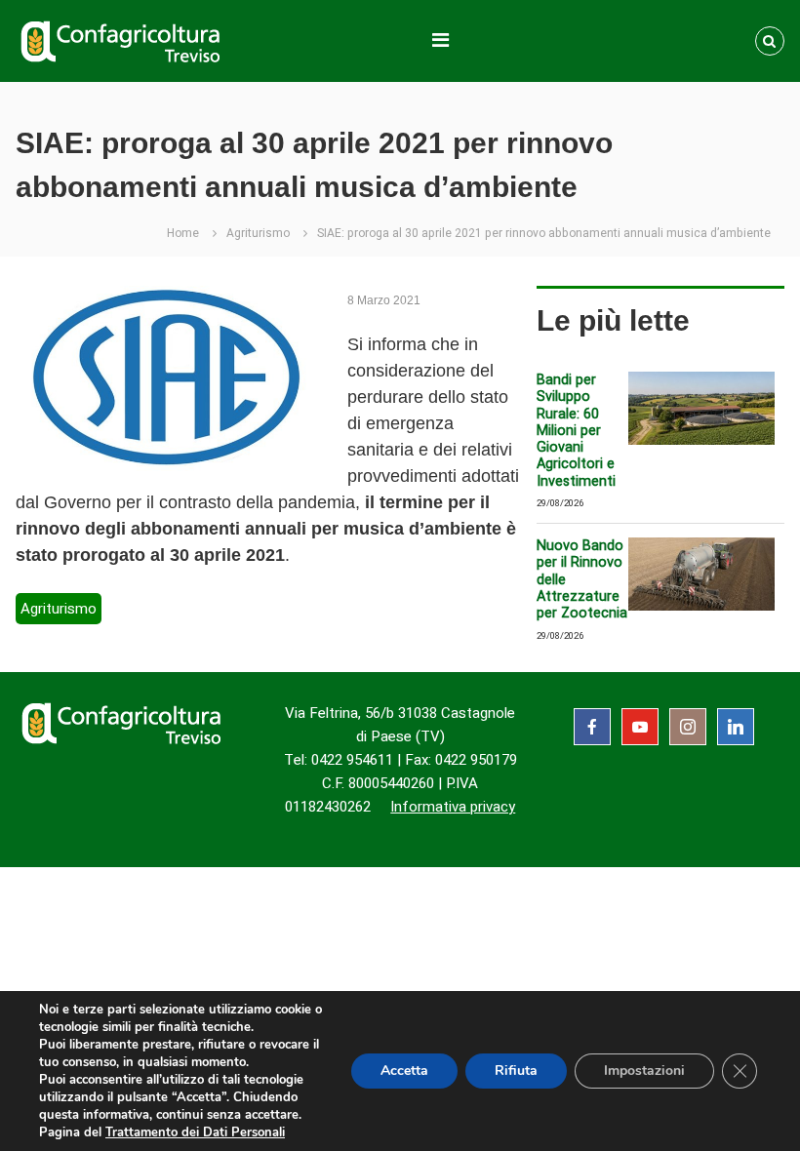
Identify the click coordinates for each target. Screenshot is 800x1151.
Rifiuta (516, 1070)
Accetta (404, 1070)
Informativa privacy (452, 806)
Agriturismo (258, 233)
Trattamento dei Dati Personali (195, 1132)
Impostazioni (644, 1070)
